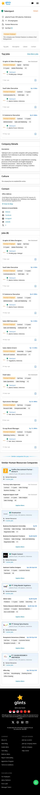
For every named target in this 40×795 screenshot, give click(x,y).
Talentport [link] (12, 72)
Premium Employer (10, 34)
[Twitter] (13, 722)
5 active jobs (9, 479)
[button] (32, 3)
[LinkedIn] (22, 722)
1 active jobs (9, 562)
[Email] (27, 722)
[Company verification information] (12, 28)
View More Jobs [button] (33, 54)
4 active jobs (9, 593)
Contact (33, 46)
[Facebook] (18, 722)
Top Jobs (6, 46)
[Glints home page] (6, 3)
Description (15, 46)
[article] (20, 71)
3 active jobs (9, 521)
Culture (25, 46)
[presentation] (6, 3)
